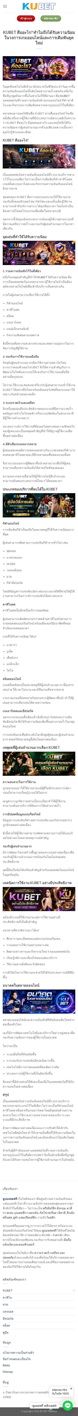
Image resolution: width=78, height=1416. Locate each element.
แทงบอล (8, 1311)
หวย (5, 1304)
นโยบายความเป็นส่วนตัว (18, 1352)
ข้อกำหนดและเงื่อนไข (17, 1359)
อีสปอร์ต (8, 1318)
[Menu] (5, 6)
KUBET (8, 1290)
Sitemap (8, 1371)
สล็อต (6, 1325)
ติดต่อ (6, 1365)
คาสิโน (7, 1297)
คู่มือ (6, 1332)
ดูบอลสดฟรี (10, 1198)
